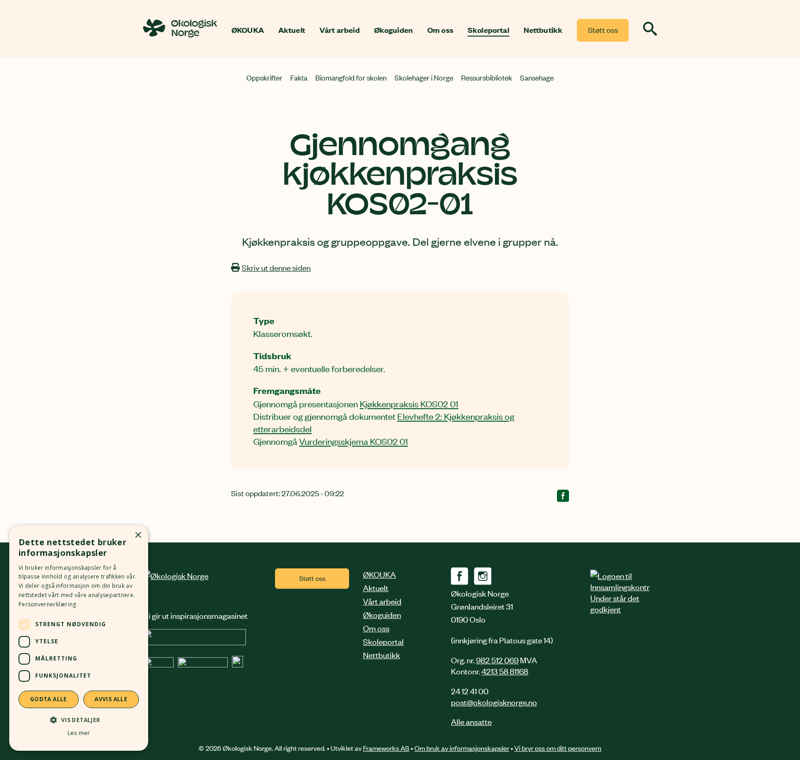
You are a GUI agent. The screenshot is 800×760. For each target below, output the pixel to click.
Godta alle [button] (48, 699)
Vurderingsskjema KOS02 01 (353, 441)
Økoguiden (393, 30)
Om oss (440, 30)
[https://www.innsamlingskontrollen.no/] (620, 592)
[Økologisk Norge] (175, 575)
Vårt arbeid (339, 30)
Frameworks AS (386, 748)
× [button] (137, 535)
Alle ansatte (471, 721)
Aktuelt (291, 30)
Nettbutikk (543, 30)
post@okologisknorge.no (494, 701)
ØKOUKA (247, 30)
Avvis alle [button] (110, 699)
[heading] (180, 34)
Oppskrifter (264, 77)
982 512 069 (497, 659)
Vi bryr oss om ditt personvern (557, 748)
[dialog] (78, 638)
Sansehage (537, 77)
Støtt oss (603, 30)
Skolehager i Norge (423, 77)
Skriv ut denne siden (276, 267)
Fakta (298, 77)
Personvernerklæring (47, 604)
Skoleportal (488, 30)
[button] (79, 719)
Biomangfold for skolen (351, 77)
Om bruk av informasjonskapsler (461, 748)
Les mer (79, 733)
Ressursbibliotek (486, 77)
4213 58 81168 (504, 670)
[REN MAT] (194, 641)
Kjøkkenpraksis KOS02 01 (409, 403)
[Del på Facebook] (563, 498)
